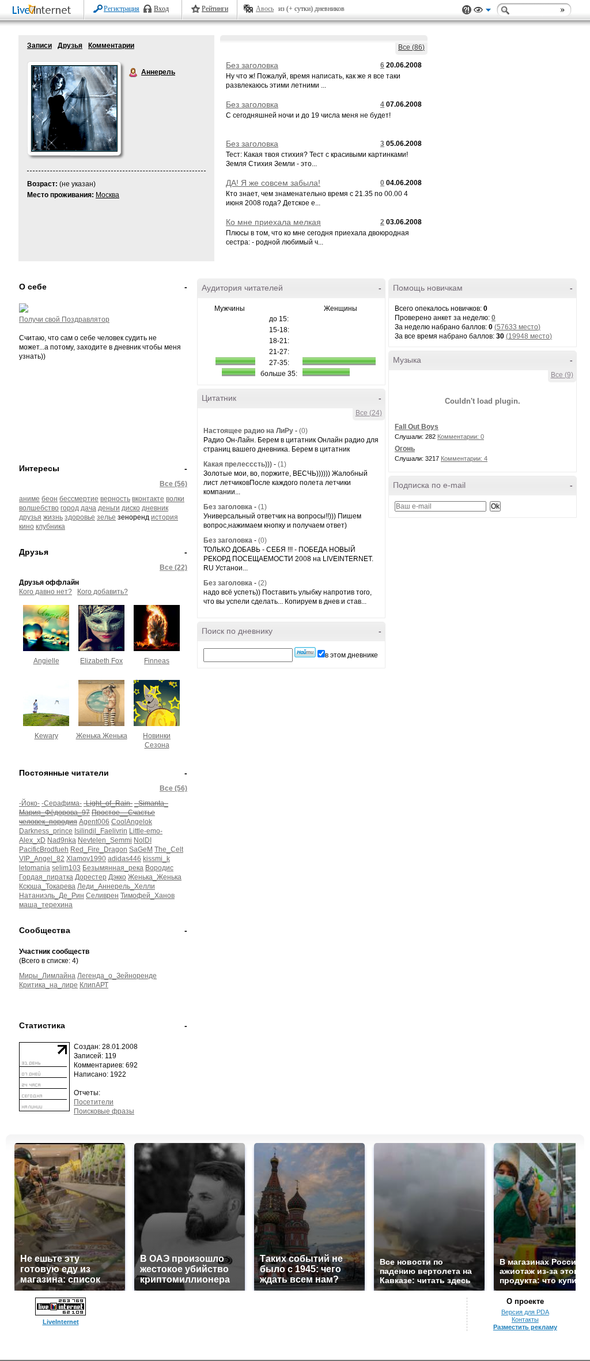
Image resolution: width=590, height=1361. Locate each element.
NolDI (143, 840)
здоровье (80, 517)
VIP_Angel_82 (42, 859)
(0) (303, 431)
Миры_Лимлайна (47, 976)
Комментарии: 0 (460, 436)
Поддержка (466, 10)
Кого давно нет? (45, 592)
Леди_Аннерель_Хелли (116, 886)
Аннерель (133, 72)
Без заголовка (252, 65)
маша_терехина (46, 905)
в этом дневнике (351, 655)
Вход (161, 9)
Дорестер (91, 877)
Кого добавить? (102, 592)
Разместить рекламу (525, 1327)
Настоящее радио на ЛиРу (248, 431)
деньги (109, 508)
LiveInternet (44, 11)
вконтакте (148, 499)
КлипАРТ (94, 985)
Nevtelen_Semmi (105, 840)
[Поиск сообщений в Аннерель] (305, 652)
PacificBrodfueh (44, 849)
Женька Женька (101, 736)
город (69, 508)
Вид (482, 11)
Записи (39, 46)
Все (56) (173, 484)
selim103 (66, 868)
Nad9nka (61, 840)
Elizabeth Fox (101, 661)
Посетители (94, 1102)
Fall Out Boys (416, 427)
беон (49, 499)
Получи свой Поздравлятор (64, 319)
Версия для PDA (525, 1312)
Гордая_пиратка (46, 877)
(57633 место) (517, 327)
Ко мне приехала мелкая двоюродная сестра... (273, 226)
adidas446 (124, 859)
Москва (107, 195)
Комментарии (111, 46)
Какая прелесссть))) (237, 464)
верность (115, 499)
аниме (29, 499)
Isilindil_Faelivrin (100, 831)
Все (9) (562, 375)
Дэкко (117, 877)
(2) (262, 583)
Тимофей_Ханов (147, 896)
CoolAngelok (131, 822)
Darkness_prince (46, 831)
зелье (106, 517)
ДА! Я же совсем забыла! (273, 182)
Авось (265, 9)
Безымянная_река (112, 868)
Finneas (156, 661)
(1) (282, 464)
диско (131, 508)
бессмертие (79, 499)
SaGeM (141, 849)
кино (26, 526)
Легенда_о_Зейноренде (117, 976)
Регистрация (121, 9)
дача (88, 508)
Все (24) (368, 413)
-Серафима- (61, 803)
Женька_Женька (154, 877)
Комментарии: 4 (464, 458)
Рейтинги (215, 9)
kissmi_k (156, 859)
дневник (155, 508)
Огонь (405, 449)
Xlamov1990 (86, 859)
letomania (34, 868)
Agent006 (94, 822)
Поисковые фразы (104, 1111)
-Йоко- (29, 803)
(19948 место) (529, 336)
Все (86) (411, 47)
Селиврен (102, 896)
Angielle (46, 661)
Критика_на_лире (48, 985)
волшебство (39, 508)
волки (175, 499)
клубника (50, 526)
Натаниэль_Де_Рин (51, 896)
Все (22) (173, 567)
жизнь (53, 517)
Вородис (159, 868)
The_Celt (168, 849)
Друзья (70, 46)
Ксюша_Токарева (47, 886)
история (164, 517)
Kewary (46, 736)
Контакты (525, 1319)
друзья (30, 517)
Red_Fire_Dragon (98, 849)
